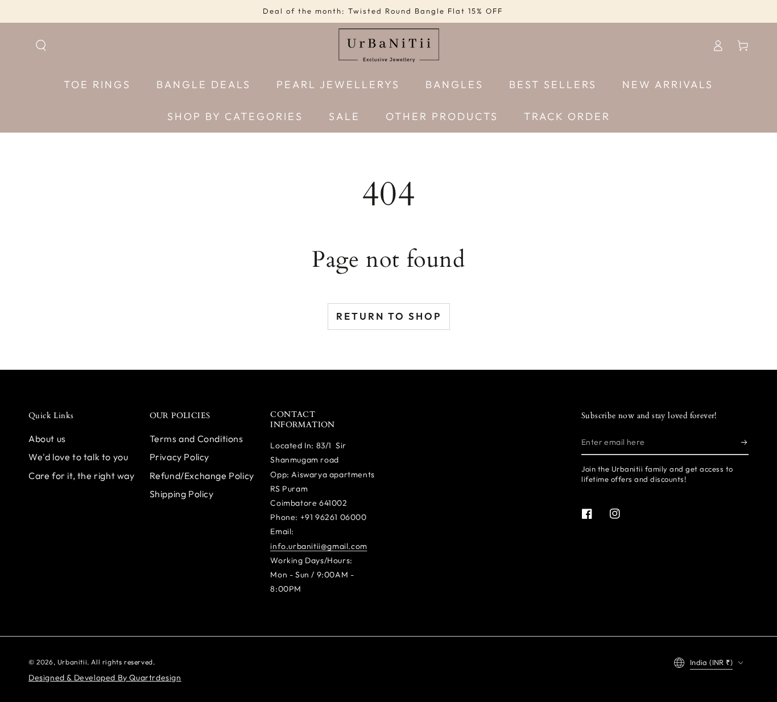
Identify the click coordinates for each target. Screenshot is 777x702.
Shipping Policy (182, 493)
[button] (40, 45)
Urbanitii (72, 662)
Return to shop (388, 316)
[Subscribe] (745, 442)
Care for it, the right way (81, 475)
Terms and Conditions (196, 438)
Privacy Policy (179, 457)
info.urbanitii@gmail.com (318, 546)
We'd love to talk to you (78, 457)
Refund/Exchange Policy (202, 475)
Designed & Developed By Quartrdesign (104, 677)
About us (47, 438)
